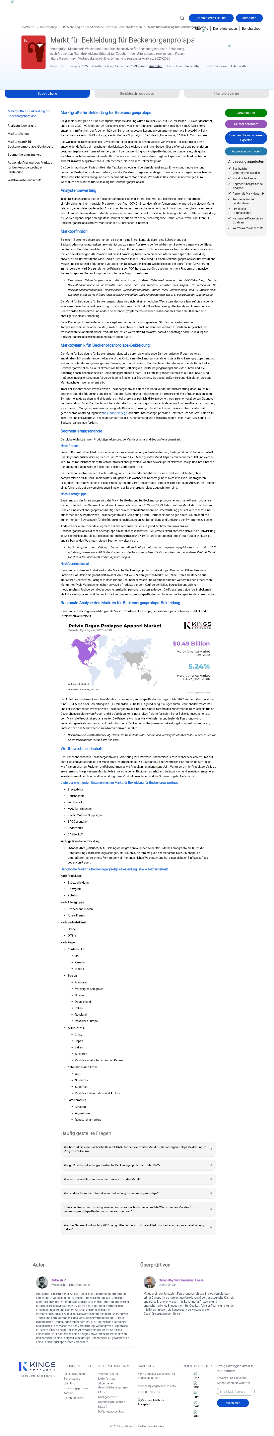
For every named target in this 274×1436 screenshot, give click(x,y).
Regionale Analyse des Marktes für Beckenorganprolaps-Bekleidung (30, 167)
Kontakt (68, 1393)
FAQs (101, 1392)
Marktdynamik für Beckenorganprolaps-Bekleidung (30, 144)
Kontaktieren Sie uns (211, 18)
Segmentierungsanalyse (25, 154)
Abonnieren (232, 1403)
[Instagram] (196, 1385)
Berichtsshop (251, 28)
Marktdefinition (18, 134)
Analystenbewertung (22, 126)
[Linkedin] (196, 1395)
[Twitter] (196, 1405)
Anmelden (249, 18)
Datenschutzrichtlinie (111, 1402)
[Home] (28, 17)
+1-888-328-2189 (149, 1392)
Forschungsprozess (76, 1388)
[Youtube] (196, 1414)
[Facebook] (196, 1376)
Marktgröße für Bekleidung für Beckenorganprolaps (29, 113)
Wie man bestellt (108, 1373)
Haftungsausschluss (111, 1411)
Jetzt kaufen (246, 113)
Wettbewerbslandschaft (24, 180)
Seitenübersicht (74, 1397)
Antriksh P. (155, 66)
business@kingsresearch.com (157, 1386)
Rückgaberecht (108, 1397)
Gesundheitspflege (115, 413)
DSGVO (103, 1406)
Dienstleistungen (225, 28)
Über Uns (201, 28)
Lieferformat (106, 1378)
